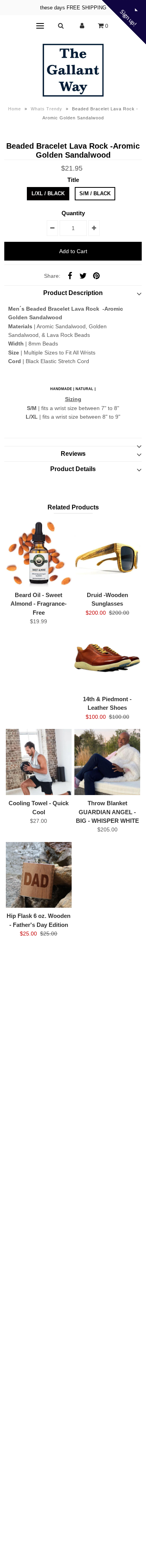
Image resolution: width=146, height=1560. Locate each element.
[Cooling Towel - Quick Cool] (39, 762)
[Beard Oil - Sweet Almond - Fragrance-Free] (39, 554)
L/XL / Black (48, 193)
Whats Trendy (46, 108)
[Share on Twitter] (83, 275)
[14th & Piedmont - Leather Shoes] (107, 658)
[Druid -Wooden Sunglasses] (107, 554)
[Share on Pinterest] (96, 275)
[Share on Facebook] (70, 275)
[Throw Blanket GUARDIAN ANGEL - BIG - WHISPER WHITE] (107, 762)
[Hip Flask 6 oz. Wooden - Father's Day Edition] (39, 875)
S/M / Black (95, 193)
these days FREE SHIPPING (73, 8)
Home (14, 108)
